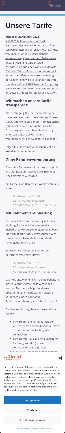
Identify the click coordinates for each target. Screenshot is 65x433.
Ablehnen (32, 410)
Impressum (45, 428)
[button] (59, 358)
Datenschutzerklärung (27, 428)
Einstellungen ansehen (32, 420)
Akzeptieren (32, 400)
